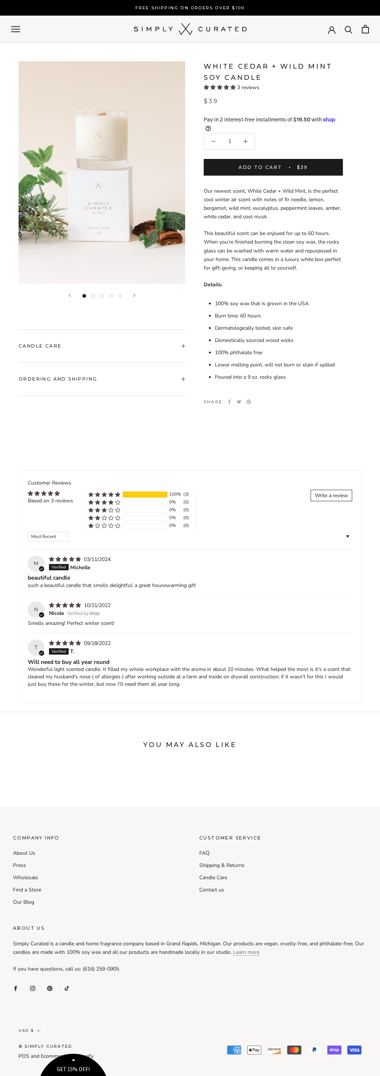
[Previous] (70, 295)
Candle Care (40, 346)
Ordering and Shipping (58, 379)
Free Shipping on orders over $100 (190, 7)
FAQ (204, 853)
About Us (24, 853)
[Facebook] (229, 402)
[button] (220, 87)
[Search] (349, 29)
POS (24, 1056)
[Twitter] (239, 402)
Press (19, 865)
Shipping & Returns (222, 865)
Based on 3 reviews (50, 500)
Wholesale (25, 877)
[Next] (134, 295)
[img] (65, 559)
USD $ (26, 1030)
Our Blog (23, 902)
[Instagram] (32, 988)
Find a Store (27, 889)
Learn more (246, 952)
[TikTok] (66, 988)
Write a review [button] (331, 495)
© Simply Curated (45, 1046)
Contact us (211, 889)
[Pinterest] (248, 402)
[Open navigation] (15, 29)
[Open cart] (365, 29)
